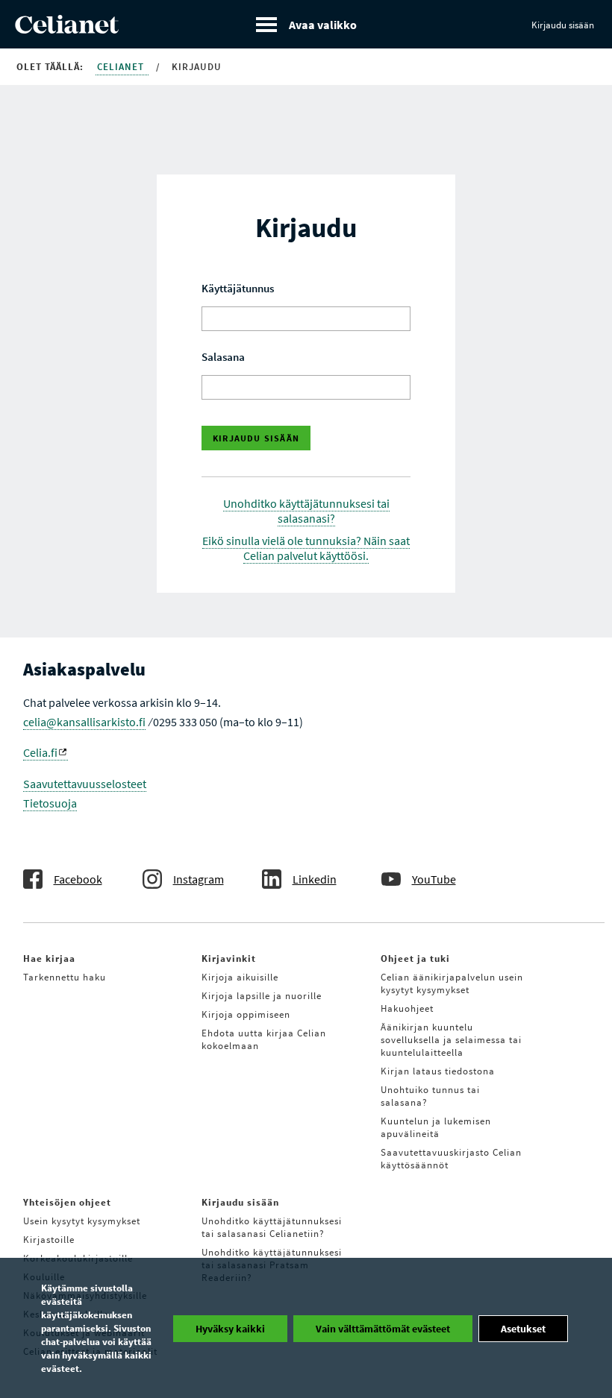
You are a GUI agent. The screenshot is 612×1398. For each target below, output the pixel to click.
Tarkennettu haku (64, 977)
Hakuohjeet (407, 1008)
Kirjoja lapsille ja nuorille (262, 995)
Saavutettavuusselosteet (84, 783)
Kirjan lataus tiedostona (438, 1071)
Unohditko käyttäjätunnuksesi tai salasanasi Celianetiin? (272, 1227)
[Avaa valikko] (306, 24)
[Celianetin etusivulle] (67, 29)
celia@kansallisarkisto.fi (84, 721)
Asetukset (523, 1328)
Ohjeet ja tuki (415, 958)
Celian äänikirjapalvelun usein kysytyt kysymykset (452, 983)
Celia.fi (40, 752)
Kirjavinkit (229, 958)
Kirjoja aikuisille (240, 977)
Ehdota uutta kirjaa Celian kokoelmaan (264, 1039)
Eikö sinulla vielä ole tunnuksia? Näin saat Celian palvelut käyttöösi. (306, 548)
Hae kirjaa (49, 958)
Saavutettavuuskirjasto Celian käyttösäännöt (451, 1158)
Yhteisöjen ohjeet (67, 1202)
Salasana (223, 357)
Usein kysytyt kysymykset (81, 1221)
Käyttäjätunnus (238, 288)
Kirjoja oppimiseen (246, 1014)
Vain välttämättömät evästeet (383, 1328)
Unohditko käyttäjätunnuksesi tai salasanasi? (306, 511)
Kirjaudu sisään (562, 25)
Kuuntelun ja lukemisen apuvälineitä (436, 1127)
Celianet (122, 66)
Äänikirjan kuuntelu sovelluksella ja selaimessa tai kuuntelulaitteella (451, 1040)
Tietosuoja (50, 803)
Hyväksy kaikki (230, 1328)
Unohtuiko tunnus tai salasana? (430, 1096)
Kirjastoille (49, 1239)
